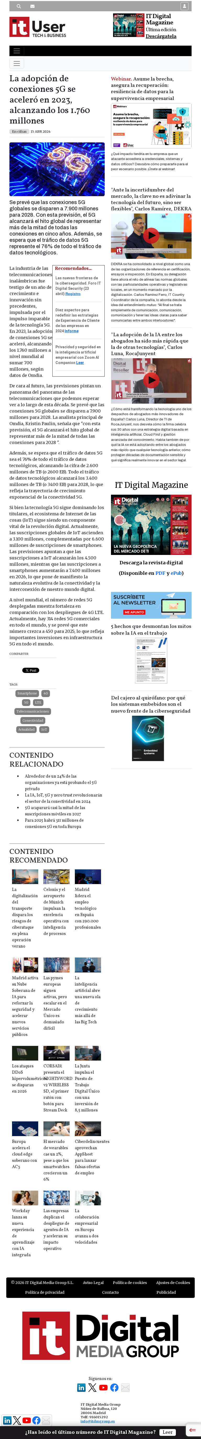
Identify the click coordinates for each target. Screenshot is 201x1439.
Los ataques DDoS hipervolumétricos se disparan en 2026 (29, 1078)
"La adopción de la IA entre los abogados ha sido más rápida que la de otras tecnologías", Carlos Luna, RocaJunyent (149, 344)
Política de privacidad (44, 1292)
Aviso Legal (93, 1282)
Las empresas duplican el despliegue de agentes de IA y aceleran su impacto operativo (56, 1230)
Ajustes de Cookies (173, 1282)
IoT (44, 729)
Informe (72, 331)
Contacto (110, 1292)
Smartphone (27, 693)
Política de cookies (130, 1282)
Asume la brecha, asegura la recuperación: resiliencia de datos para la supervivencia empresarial (142, 89)
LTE (38, 702)
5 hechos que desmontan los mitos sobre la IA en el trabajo (151, 630)
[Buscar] (19, 6)
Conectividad (33, 721)
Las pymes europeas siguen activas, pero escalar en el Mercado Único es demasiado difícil (55, 1003)
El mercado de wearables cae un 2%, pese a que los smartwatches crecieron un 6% (56, 1161)
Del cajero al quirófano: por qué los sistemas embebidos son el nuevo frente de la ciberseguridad (151, 704)
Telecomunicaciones (32, 711)
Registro (73, 294)
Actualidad (26, 729)
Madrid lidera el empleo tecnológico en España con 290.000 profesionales (88, 908)
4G (45, 693)
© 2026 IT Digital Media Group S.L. (42, 1282)
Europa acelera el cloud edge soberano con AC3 (24, 1154)
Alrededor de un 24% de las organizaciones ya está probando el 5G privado (61, 783)
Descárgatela (161, 36)
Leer (80, 363)
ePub (176, 573)
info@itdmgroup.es (98, 1421)
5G (26, 702)
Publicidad (166, 1292)
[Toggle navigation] (16, 51)
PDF (160, 573)
